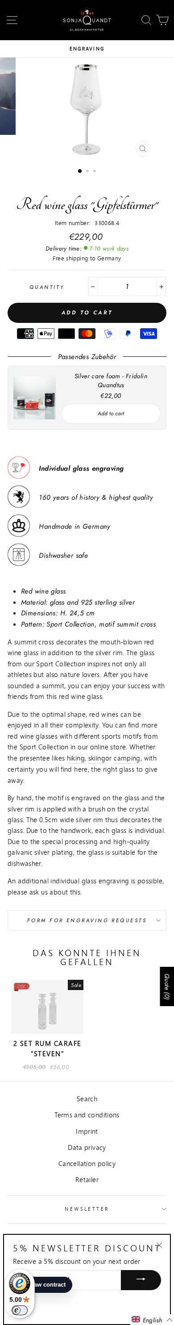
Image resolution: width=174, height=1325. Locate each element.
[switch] (20, 1310)
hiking (76, 758)
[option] (87, 49)
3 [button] (95, 172)
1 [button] (80, 171)
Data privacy (87, 1147)
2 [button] (88, 172)
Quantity (47, 287)
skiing (96, 758)
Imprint (87, 1131)
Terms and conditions (87, 1115)
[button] (152, 1319)
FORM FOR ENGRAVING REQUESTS (87, 920)
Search (87, 1098)
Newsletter (87, 1208)
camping (127, 758)
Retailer (87, 1179)
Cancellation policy (87, 1163)
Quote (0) (166, 986)
